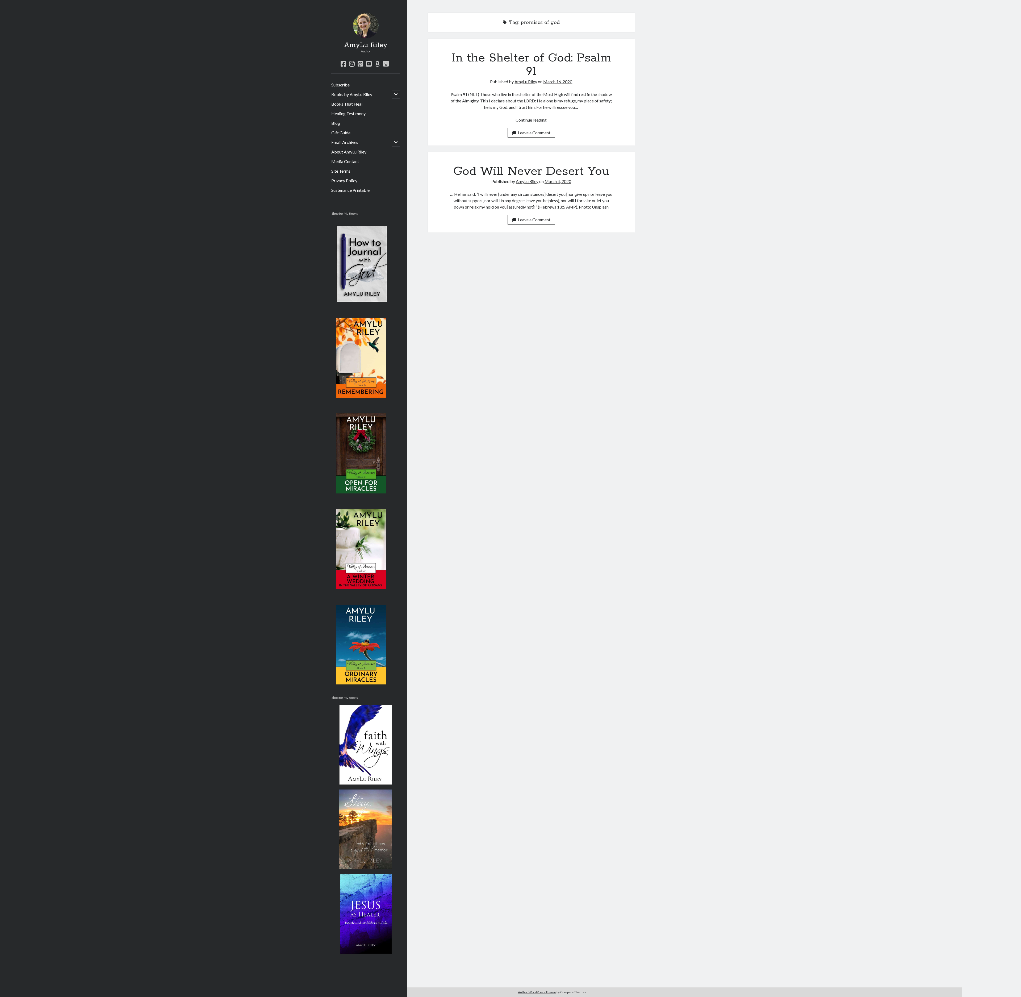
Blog (335, 123)
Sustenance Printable (350, 190)
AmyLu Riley (365, 45)
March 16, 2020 (557, 81)
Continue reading (531, 119)
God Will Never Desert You (531, 171)
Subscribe (340, 84)
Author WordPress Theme (537, 992)
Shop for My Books (345, 213)
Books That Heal (346, 103)
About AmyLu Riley (348, 151)
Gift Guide (340, 132)
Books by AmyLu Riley (351, 94)
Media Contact (345, 161)
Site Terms (340, 170)
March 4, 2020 (558, 181)
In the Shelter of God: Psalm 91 (531, 64)
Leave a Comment (534, 132)
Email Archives (344, 142)
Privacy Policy (344, 180)
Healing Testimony (348, 113)
